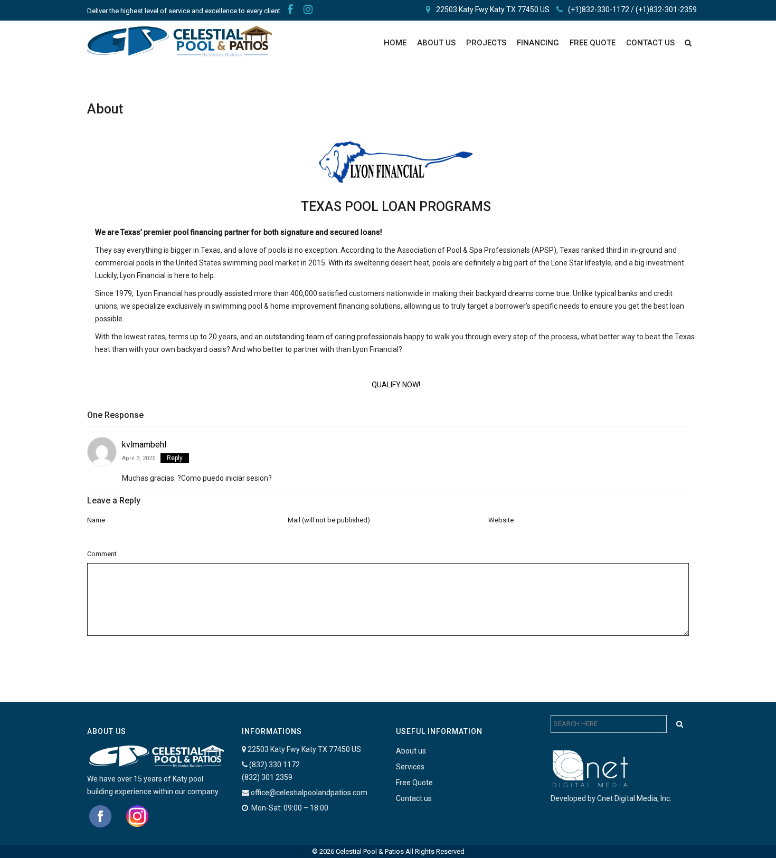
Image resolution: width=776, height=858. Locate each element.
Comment (102, 554)
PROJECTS (486, 42)
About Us (436, 42)
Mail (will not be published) (329, 520)
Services (410, 766)
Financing (538, 42)
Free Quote (414, 782)
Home (395, 42)
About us (411, 751)
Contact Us (650, 42)
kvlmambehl (144, 445)
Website (501, 520)
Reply (175, 458)
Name (96, 520)
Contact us (414, 798)
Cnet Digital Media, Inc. (634, 798)
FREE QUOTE (593, 42)
